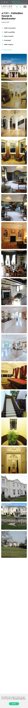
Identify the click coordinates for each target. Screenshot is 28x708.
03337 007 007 (16, 1)
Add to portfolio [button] (9, 32)
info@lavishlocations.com (19, 3)
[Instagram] (1, 2)
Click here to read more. (19, 698)
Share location (8, 36)
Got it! (14, 703)
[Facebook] (4, 2)
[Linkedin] (6, 2)
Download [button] (7, 40)
